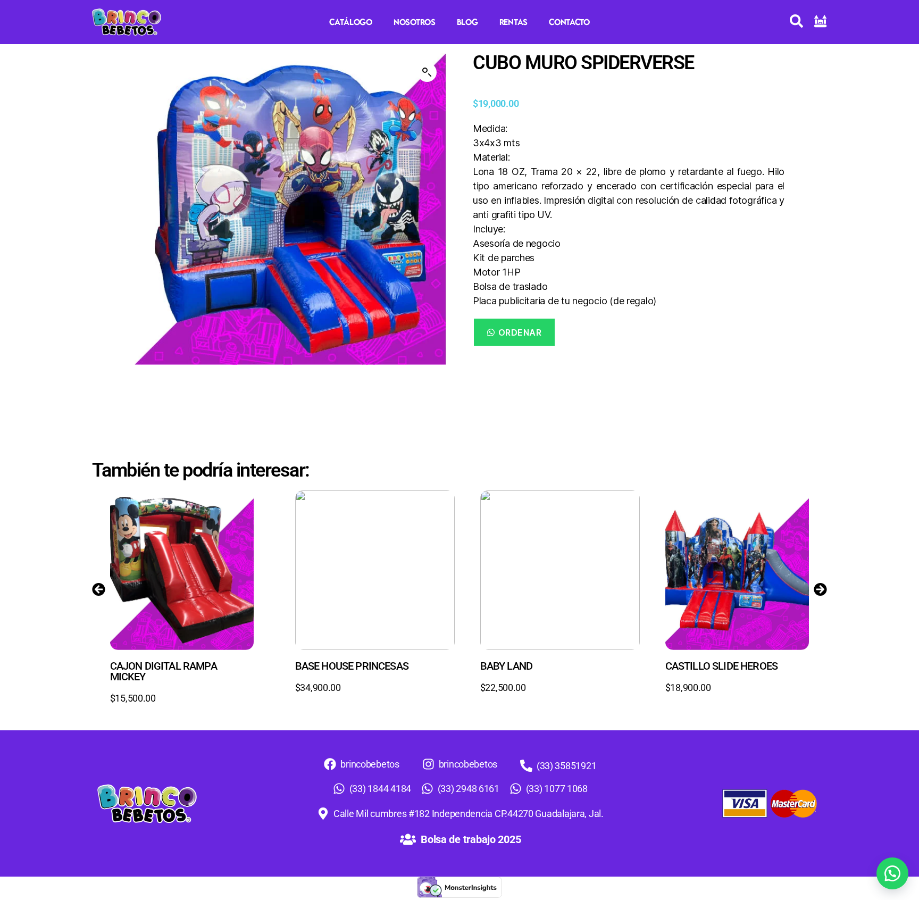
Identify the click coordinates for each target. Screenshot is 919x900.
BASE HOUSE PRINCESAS (351, 666)
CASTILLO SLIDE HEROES (721, 666)
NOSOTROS (415, 22)
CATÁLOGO (350, 22)
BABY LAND (506, 666)
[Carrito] (820, 21)
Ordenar (520, 332)
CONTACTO (569, 22)
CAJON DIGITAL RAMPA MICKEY (163, 671)
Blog (467, 22)
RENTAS (513, 22)
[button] (427, 72)
